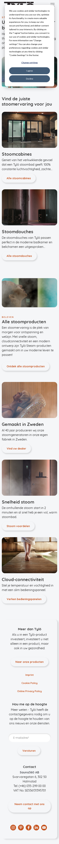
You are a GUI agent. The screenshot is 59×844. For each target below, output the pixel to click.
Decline (29, 78)
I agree (29, 70)
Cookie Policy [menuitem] (29, 683)
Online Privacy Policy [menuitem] (29, 691)
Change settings (29, 62)
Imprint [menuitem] (29, 674)
